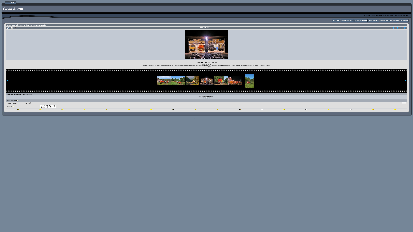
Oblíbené (396, 20)
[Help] (17, 100)
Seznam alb (336, 20)
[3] (206, 98)
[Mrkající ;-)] (328, 109)
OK (405, 103)
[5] (209, 98)
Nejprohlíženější (373, 20)
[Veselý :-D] (62, 109)
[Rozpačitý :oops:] (240, 109)
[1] (204, 98)
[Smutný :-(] (129, 109)
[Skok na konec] (405, 28)
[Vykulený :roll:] (306, 109)
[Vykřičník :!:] (373, 109)
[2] (205, 98)
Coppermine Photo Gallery (214, 119)
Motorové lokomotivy (18, 25)
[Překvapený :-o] (195, 109)
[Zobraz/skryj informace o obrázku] (12, 28)
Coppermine (199, 119)
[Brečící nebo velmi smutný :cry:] (151, 109)
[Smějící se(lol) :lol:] (18, 109)
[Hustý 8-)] (173, 109)
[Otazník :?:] (395, 109)
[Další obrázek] (401, 28)
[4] (207, 98)
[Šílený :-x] (284, 109)
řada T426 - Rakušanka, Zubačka (36, 25)
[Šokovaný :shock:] (262, 109)
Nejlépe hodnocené (386, 20)
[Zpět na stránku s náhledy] (8, 28)
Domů (7, 3)
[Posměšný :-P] (40, 109)
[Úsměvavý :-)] (84, 109)
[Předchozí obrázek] (397, 28)
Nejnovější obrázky (347, 20)
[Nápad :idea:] (350, 109)
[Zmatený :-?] (217, 109)
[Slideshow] (16, 28)
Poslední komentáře (361, 20)
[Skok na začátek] (393, 28)
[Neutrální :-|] (106, 109)
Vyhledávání (404, 20)
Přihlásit (13, 3)
